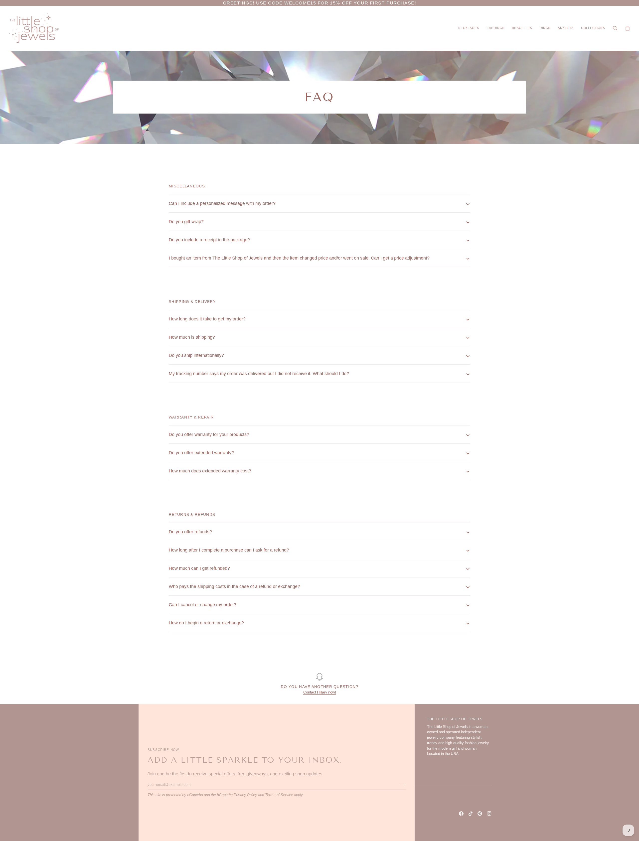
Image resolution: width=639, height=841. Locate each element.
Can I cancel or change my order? (202, 604)
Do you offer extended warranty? (201, 452)
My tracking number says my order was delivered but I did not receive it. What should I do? (259, 373)
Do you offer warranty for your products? (209, 434)
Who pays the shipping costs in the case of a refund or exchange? (234, 586)
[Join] (401, 784)
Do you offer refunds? (190, 531)
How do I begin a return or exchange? (206, 622)
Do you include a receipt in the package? (209, 239)
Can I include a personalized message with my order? (222, 203)
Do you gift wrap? (186, 221)
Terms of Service (279, 795)
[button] (469, 28)
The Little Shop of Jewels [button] (454, 719)
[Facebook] (461, 813)
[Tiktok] (471, 813)
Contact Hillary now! (319, 692)
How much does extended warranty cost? (210, 470)
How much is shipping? (192, 337)
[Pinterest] (480, 813)
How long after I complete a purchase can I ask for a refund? (229, 550)
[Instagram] (489, 813)
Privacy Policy (245, 795)
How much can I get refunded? (199, 568)
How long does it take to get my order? (207, 318)
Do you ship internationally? (196, 355)
